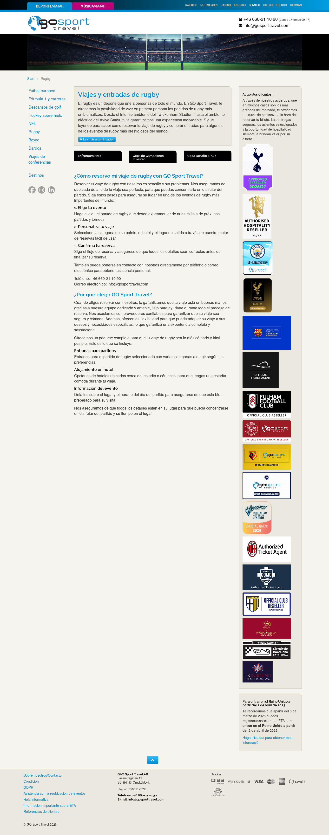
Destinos (36, 175)
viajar (50, 6)
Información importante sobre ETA (50, 805)
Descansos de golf (44, 107)
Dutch (268, 5)
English (240, 5)
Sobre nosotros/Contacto (43, 775)
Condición (31, 781)
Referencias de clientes (41, 811)
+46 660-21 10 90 (260, 19)
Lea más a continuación (98, 139)
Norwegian (208, 5)
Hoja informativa (36, 799)
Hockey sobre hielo (45, 115)
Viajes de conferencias (39, 159)
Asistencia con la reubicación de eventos (55, 793)
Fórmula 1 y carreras (47, 99)
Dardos (34, 148)
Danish (226, 5)
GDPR (28, 787)
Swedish (191, 5)
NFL (32, 123)
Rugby (34, 131)
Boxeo (33, 140)
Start (30, 78)
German (296, 5)
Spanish (254, 5)
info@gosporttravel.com (266, 25)
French (281, 5)
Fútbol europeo (41, 90)
